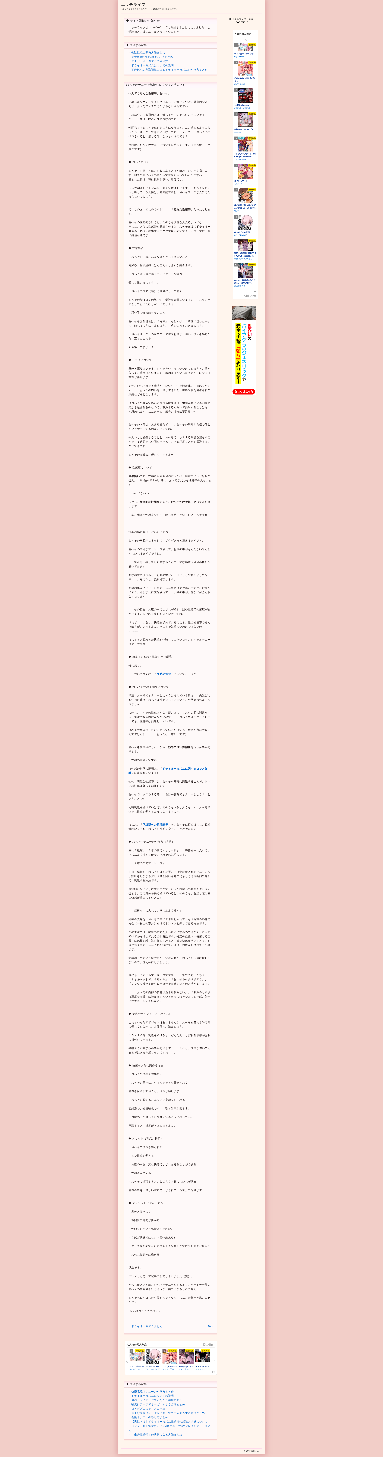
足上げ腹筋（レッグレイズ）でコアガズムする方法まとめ (168, 1413)
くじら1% (238, 183)
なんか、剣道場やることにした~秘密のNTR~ (245, 281)
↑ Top (209, 1326)
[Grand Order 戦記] (153, 1356)
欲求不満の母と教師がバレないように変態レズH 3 (245, 255)
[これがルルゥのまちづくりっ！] (169, 1356)
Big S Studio (135, 1369)
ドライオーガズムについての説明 (152, 65)
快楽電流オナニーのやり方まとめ (152, 1391)
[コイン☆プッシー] (245, 171)
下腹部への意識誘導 (155, 824)
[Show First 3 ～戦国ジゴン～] (202, 1356)
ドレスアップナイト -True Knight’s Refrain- (245, 155)
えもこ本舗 (184, 1369)
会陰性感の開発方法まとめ (148, 52)
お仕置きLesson (241, 105)
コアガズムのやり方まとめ (148, 1408)
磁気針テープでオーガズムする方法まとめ (158, 1404)
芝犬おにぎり (239, 285)
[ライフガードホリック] (137, 1356)
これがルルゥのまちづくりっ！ (245, 79)
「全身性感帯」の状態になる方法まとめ (156, 1434)
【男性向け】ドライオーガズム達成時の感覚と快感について (169, 1421)
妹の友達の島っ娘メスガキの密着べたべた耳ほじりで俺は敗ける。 (245, 208)
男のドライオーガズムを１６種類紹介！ (156, 1400)
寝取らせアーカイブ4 (243, 129)
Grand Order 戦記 (242, 232)
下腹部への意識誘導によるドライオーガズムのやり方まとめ (169, 69)
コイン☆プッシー (242, 180)
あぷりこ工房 (168, 1369)
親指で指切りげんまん (243, 258)
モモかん (237, 132)
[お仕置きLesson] (245, 95)
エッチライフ (133, 5)
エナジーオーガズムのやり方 (149, 61)
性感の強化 (164, 673)
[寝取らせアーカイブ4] (245, 119)
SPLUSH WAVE (153, 1369)
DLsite (208, 1345)
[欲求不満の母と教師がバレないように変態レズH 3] (245, 245)
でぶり (237, 210)
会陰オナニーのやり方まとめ (149, 1417)
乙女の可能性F (240, 159)
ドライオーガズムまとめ (146, 1326)
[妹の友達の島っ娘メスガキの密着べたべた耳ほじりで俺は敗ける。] (245, 195)
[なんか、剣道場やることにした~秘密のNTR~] (245, 270)
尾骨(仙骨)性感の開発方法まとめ (152, 56)
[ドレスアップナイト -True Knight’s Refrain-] (245, 144)
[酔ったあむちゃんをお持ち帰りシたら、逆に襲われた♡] (186, 1356)
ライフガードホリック (244, 53)
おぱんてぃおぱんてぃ (243, 108)
